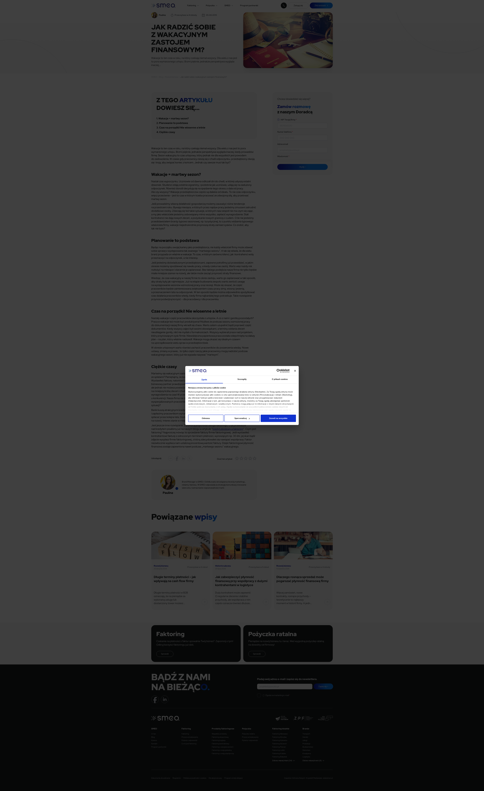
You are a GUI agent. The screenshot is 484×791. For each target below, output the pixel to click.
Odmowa (206, 418)
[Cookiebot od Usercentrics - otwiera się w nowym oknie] (278, 371)
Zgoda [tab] (204, 379)
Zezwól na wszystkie (278, 418)
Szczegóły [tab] (242, 379)
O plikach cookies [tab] (280, 379)
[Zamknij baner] (295, 371)
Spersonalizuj (240, 418)
